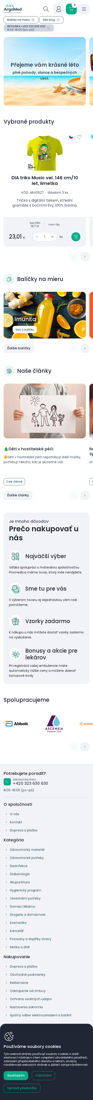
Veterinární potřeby (25, 898)
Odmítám (43, 1075)
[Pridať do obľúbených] (79, 136)
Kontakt (16, 822)
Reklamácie (19, 982)
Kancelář (17, 931)
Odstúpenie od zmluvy (28, 991)
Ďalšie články (18, 495)
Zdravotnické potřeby (27, 858)
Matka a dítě (20, 947)
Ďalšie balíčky (18, 348)
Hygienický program (25, 890)
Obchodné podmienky (27, 974)
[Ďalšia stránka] (84, 256)
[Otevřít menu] (84, 9)
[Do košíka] (75, 236)
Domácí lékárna (22, 906)
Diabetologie (20, 874)
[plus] (53, 236)
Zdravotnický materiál (27, 849)
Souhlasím (16, 1075)
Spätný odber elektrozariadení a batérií (40, 1015)
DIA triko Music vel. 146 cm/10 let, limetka (45, 180)
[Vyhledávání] (46, 9)
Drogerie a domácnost (28, 914)
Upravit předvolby (22, 1088)
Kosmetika (18, 923)
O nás (14, 814)
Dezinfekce (19, 866)
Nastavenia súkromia (26, 1007)
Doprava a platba (23, 830)
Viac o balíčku (24, 329)
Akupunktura (20, 882)
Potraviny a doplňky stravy (30, 939)
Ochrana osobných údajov (31, 999)
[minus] (36, 236)
